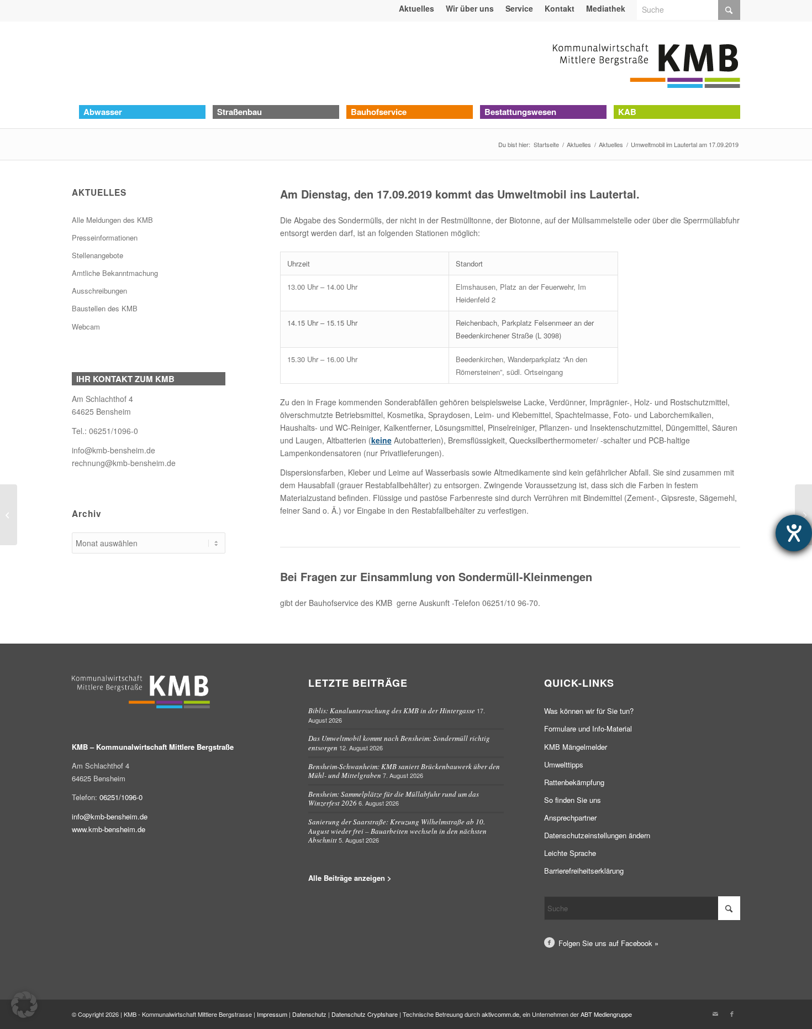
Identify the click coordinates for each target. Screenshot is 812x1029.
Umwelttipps (563, 764)
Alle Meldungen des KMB (112, 220)
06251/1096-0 (113, 430)
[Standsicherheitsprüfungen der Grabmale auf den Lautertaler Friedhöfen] (8, 514)
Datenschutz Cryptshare (365, 1014)
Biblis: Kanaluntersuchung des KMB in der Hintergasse (391, 710)
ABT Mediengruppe (606, 1014)
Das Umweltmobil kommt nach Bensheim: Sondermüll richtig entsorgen (399, 743)
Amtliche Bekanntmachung (115, 273)
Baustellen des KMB (105, 308)
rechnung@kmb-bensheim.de (124, 462)
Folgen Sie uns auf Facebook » (608, 943)
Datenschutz (309, 1014)
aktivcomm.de (500, 1014)
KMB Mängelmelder (575, 746)
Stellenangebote (97, 255)
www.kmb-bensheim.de (108, 829)
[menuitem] (416, 8)
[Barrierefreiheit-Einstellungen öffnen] (794, 533)
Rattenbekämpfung (574, 782)
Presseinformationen (105, 237)
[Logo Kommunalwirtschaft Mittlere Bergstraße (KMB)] (646, 63)
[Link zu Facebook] (732, 1013)
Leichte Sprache (570, 853)
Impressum (272, 1014)
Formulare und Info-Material (588, 728)
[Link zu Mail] (715, 1013)
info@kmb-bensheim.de (113, 450)
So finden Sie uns (572, 800)
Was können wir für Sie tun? (589, 711)
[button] (24, 1004)
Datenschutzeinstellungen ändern (597, 835)
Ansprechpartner (570, 817)
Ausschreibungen (99, 290)
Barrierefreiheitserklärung (584, 870)
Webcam (86, 326)
